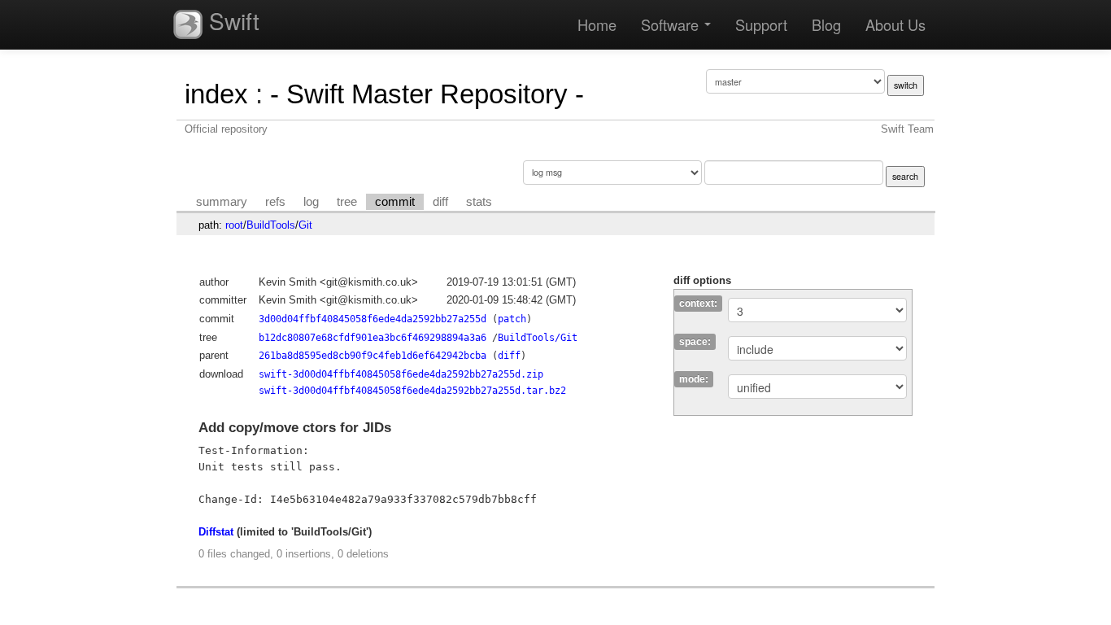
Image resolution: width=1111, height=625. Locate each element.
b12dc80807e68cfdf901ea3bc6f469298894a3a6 (372, 337)
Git (305, 225)
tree (347, 201)
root (234, 225)
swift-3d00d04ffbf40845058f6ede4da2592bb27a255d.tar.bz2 (412, 390)
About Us (895, 24)
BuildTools (270, 225)
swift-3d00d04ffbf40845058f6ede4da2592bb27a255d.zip (401, 374)
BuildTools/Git (537, 337)
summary (221, 201)
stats (479, 201)
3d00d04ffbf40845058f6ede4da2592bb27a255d (372, 319)
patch (512, 319)
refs (275, 201)
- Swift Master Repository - (427, 94)
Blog (826, 24)
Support (761, 24)
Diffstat (215, 532)
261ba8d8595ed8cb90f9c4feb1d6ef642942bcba (372, 355)
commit (395, 201)
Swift (231, 20)
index (216, 94)
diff (440, 201)
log (311, 201)
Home (596, 24)
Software (672, 24)
